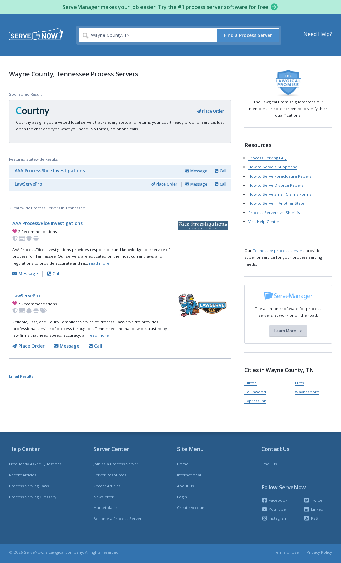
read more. (99, 263)
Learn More (285, 331)
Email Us (269, 463)
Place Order (212, 111)
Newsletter (103, 496)
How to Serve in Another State (276, 203)
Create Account (191, 507)
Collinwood (255, 391)
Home (182, 463)
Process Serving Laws (29, 485)
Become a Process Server (117, 518)
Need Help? (317, 34)
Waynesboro (307, 391)
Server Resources (109, 474)
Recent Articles (22, 474)
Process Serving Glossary (32, 496)
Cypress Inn (255, 400)
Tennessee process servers (278, 250)
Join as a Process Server (115, 463)
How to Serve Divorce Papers (275, 185)
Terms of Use (286, 552)
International (189, 474)
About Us (185, 485)
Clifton (250, 382)
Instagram (277, 518)
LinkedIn (318, 509)
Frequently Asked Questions (35, 463)
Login (182, 496)
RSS (314, 518)
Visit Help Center (263, 221)
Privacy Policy (319, 552)
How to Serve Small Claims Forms (279, 194)
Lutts (299, 382)
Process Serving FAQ (267, 157)
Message (198, 170)
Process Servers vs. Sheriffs (274, 212)
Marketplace (105, 507)
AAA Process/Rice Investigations (50, 171)
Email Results (21, 376)
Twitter (317, 500)
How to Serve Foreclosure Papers (279, 176)
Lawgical (56, 552)
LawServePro (28, 184)
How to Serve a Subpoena (272, 166)
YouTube (277, 509)
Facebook (277, 500)
